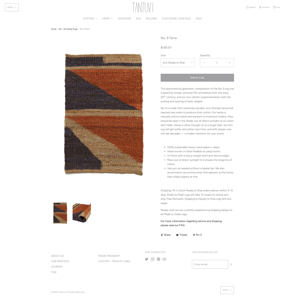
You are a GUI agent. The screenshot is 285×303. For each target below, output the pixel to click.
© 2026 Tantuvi (58, 292)
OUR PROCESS (60, 261)
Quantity (205, 55)
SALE (199, 18)
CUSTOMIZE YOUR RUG (176, 18)
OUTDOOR (124, 18)
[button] (12, 7)
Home (53, 29)
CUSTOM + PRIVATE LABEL (114, 261)
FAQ (53, 272)
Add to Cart (197, 77)
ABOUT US (57, 255)
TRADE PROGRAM (109, 255)
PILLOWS (151, 18)
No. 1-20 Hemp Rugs (68, 29)
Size (163, 55)
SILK (138, 18)
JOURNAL (57, 266)
